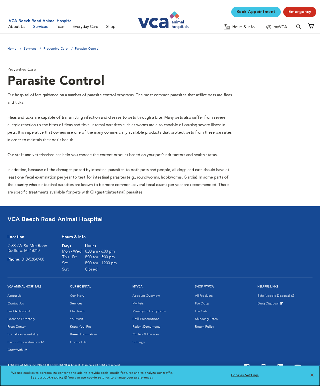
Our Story (77, 295)
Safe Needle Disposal (274, 297)
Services (40, 27)
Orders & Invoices (145, 334)
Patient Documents (146, 326)
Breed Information (83, 334)
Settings (138, 342)
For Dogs (202, 303)
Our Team (77, 311)
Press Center (17, 326)
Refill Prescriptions (145, 319)
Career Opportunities (24, 343)
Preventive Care (56, 48)
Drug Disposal (270, 304)
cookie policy (54, 377)
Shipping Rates (206, 319)
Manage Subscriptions (149, 311)
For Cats (201, 311)
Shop (111, 27)
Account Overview (146, 295)
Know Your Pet (80, 326)
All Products (203, 295)
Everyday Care (85, 27)
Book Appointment (256, 12)
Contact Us (16, 303)
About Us (16, 27)
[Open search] (300, 27)
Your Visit (76, 319)
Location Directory (21, 319)
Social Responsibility (23, 334)
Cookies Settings (245, 375)
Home (12, 48)
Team (61, 27)
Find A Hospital (19, 311)
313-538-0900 (33, 260)
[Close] (312, 375)
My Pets (138, 303)
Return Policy (204, 326)
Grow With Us (17, 350)
